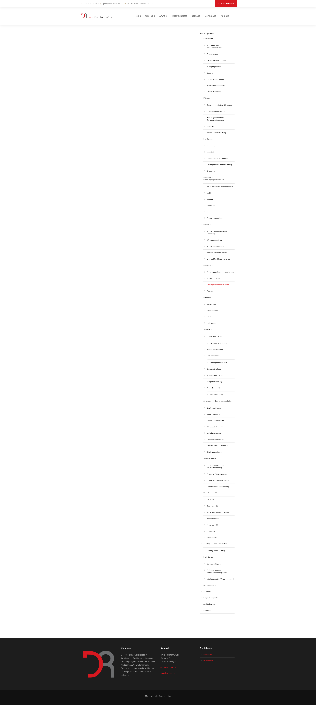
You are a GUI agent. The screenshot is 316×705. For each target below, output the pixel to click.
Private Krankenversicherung (218, 480)
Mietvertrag (211, 304)
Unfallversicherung (214, 356)
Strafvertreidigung (214, 408)
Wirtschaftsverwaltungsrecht (218, 512)
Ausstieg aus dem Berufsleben (215, 544)
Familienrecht (208, 139)
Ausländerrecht (209, 604)
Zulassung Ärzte (213, 278)
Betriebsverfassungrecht (216, 60)
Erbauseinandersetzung (216, 111)
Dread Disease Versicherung (218, 487)
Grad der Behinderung (218, 343)
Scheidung (211, 146)
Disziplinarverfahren (214, 452)
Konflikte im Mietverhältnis (217, 253)
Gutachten (211, 206)
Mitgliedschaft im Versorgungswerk (220, 579)
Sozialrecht (207, 329)
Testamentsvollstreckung (216, 133)
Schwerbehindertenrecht (216, 85)
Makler (209, 193)
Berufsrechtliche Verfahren (217, 446)
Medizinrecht (208, 265)
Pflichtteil (210, 126)
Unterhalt (210, 152)
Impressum (207, 654)
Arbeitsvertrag (212, 54)
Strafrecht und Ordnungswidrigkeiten (217, 401)
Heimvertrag (212, 323)
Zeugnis (210, 73)
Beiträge (195, 16)
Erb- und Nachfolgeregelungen (219, 259)
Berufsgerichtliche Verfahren (218, 285)
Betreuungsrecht (209, 585)
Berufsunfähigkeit (213, 564)
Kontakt (225, 16)
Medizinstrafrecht (213, 414)
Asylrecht (207, 610)
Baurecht (210, 500)
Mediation (207, 224)
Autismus (207, 591)
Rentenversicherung (215, 349)
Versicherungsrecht (210, 458)
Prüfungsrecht (212, 525)
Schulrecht (211, 531)
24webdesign (165, 696)
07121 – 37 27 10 (168, 667)
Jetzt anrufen (227, 3)
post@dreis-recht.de (111, 3)
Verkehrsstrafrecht (214, 433)
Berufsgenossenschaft (218, 363)
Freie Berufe (208, 557)
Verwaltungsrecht (210, 493)
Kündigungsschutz (214, 67)
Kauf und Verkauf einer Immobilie (220, 187)
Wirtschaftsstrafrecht (215, 427)
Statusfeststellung (214, 369)
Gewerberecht (212, 537)
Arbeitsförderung (216, 395)
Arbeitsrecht (208, 38)
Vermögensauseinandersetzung (219, 165)
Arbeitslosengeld (213, 388)
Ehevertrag (211, 171)
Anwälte (163, 16)
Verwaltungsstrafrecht (215, 421)
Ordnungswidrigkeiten (215, 439)
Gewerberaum (212, 310)
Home (138, 16)
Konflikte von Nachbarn (216, 246)
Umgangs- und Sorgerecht (217, 158)
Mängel (210, 199)
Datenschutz (208, 661)
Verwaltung (211, 212)
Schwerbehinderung (215, 336)
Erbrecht (206, 98)
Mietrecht (207, 297)
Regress (210, 291)
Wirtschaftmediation (214, 240)
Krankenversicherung (215, 375)
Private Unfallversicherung (217, 474)
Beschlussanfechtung (215, 218)
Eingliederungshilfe (210, 598)
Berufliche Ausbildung (215, 79)
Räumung (211, 317)
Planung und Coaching (216, 551)
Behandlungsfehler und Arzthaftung (220, 272)
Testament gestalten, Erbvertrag (219, 105)
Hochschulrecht (213, 519)
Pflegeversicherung (214, 382)
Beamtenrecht (212, 506)
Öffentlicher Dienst (214, 92)
